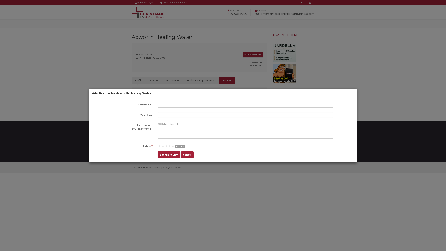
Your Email (146, 114)
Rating (148, 145)
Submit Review (169, 154)
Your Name (145, 104)
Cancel (187, 154)
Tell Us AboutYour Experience (142, 127)
